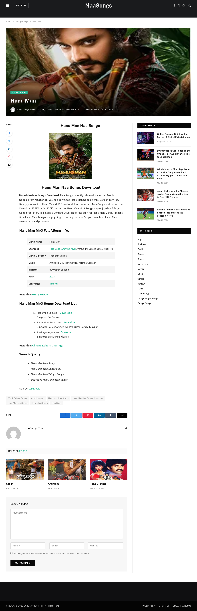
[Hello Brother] (108, 469)
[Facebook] (9, 133)
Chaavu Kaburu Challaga (47, 345)
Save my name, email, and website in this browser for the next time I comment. (52, 553)
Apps (140, 239)
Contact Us (164, 606)
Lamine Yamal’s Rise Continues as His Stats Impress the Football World (173, 212)
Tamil (140, 288)
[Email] (9, 164)
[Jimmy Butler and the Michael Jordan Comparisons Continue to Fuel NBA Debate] (145, 195)
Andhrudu (53, 483)
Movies (140, 269)
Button (21, 5)
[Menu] (7, 5)
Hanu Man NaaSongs (18, 403)
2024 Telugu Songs (17, 398)
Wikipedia (34, 388)
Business (141, 244)
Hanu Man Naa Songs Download (88, 398)
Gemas (140, 259)
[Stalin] (25, 469)
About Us (186, 606)
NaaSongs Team (27, 110)
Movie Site (142, 264)
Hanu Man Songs (40, 403)
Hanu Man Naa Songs (58, 398)
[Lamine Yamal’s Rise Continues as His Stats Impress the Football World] (145, 213)
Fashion (141, 249)
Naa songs (54, 606)
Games (140, 254)
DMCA (176, 606)
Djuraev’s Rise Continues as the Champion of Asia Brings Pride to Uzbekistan (173, 154)
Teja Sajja (54, 248)
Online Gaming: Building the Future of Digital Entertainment (174, 135)
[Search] (189, 5)
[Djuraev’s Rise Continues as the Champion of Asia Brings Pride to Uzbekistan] (145, 155)
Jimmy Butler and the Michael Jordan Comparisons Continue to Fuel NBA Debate (173, 194)
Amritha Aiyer (68, 248)
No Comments (92, 110)
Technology (143, 293)
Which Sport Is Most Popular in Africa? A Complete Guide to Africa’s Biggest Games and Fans (173, 174)
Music (140, 274)
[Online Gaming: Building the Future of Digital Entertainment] (145, 138)
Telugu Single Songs (147, 298)
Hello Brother (98, 483)
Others (140, 279)
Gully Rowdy (40, 294)
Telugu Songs (19, 92)
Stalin (9, 483)
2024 (52, 276)
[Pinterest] (9, 157)
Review (141, 284)
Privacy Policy (149, 606)
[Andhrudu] (67, 469)
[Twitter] (9, 141)
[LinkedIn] (9, 149)
